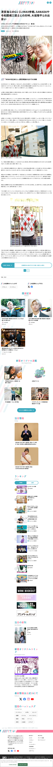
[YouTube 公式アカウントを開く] (18, 751)
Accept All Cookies (23, 764)
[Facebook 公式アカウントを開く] (12, 751)
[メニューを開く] (50, 2)
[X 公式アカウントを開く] (9, 751)
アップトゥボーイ (32, 748)
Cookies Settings (13, 764)
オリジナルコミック (41, 740)
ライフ (3, 31)
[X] (20, 699)
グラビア (30, 742)
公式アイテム (31, 750)
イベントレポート (32, 744)
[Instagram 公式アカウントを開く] (15, 751)
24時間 (20, 482)
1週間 (32, 482)
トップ (3, 727)
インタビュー (31, 740)
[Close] (51, 760)
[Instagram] (28, 699)
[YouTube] (32, 699)
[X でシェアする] (29, 287)
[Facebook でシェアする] (32, 287)
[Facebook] (24, 699)
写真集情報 (31, 746)
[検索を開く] (48, 2)
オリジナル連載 (41, 737)
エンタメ (30, 737)
